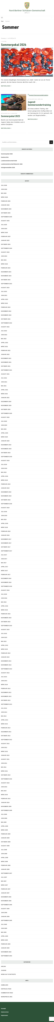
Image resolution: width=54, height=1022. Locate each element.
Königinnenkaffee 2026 (8, 167)
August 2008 (5, 845)
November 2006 (6, 900)
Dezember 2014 (6, 661)
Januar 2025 (5, 240)
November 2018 (6, 496)
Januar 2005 (5, 948)
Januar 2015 (5, 657)
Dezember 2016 (6, 578)
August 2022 (5, 326)
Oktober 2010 (5, 775)
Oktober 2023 (5, 279)
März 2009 (4, 830)
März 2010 (4, 794)
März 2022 (4, 346)
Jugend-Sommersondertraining (39, 103)
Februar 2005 (5, 944)
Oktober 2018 (5, 499)
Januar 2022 (5, 354)
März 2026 (4, 197)
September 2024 (6, 248)
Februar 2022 (5, 350)
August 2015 (5, 629)
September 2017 (6, 551)
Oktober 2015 (5, 621)
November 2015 (6, 617)
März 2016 (4, 610)
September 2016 (6, 586)
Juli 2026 (4, 185)
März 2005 (4, 940)
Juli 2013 (4, 708)
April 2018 (4, 523)
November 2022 (6, 315)
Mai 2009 (3, 822)
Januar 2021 (5, 397)
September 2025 (6, 216)
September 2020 (6, 413)
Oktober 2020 (5, 409)
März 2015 (4, 649)
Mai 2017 (3, 562)
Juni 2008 (4, 853)
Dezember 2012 (6, 731)
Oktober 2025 (5, 213)
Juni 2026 (4, 189)
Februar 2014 (5, 688)
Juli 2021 (4, 378)
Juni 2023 (4, 295)
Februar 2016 (5, 613)
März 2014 (4, 684)
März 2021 (4, 393)
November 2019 (6, 448)
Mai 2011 (3, 767)
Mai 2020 (3, 429)
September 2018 (6, 503)
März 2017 (4, 570)
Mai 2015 (3, 641)
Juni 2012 (4, 747)
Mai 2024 (3, 260)
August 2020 (5, 417)
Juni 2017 (4, 558)
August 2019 (5, 460)
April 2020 (4, 433)
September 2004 (6, 955)
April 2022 (4, 342)
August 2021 (5, 374)
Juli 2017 (4, 554)
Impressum (4, 1015)
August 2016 (5, 590)
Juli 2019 (4, 464)
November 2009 (6, 806)
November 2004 (6, 952)
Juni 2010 (4, 786)
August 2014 (5, 672)
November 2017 (6, 543)
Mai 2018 (3, 519)
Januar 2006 (5, 916)
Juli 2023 (4, 291)
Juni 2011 (4, 763)
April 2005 (4, 936)
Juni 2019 (4, 468)
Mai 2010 (3, 790)
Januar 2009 (5, 838)
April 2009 (4, 826)
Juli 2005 (4, 924)
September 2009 (6, 810)
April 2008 (4, 857)
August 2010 (5, 783)
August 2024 (5, 252)
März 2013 (4, 723)
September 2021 (6, 370)
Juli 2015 (4, 633)
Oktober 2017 (5, 547)
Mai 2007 (3, 881)
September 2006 (6, 904)
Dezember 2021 (6, 358)
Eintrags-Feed (6, 989)
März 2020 (4, 437)
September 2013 (6, 704)
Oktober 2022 (5, 319)
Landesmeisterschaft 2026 (9, 160)
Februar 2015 (5, 653)
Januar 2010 (5, 802)
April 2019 (4, 476)
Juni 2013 (4, 712)
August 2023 (5, 287)
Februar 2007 (5, 889)
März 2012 (4, 751)
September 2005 (6, 920)
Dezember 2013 (6, 692)
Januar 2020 (5, 440)
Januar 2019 (5, 488)
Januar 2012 (5, 755)
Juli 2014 (4, 676)
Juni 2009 (4, 818)
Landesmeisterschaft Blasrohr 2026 (11, 164)
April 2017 (4, 566)
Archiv (3, 966)
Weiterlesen (5, 86)
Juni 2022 (4, 334)
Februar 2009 (5, 834)
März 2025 (4, 232)
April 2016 (4, 606)
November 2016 (6, 582)
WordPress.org (6, 996)
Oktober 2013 (5, 700)
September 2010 (6, 779)
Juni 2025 (4, 228)
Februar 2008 (5, 865)
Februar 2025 (5, 236)
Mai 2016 (3, 602)
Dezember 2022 (6, 311)
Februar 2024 (5, 268)
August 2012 (5, 743)
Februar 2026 (5, 201)
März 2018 (4, 527)
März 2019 (4, 480)
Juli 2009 (4, 814)
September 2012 (6, 739)
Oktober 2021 (5, 366)
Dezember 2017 (6, 539)
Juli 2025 (4, 224)
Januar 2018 (5, 535)
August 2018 (5, 507)
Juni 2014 (4, 680)
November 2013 (6, 696)
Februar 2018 (5, 531)
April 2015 (4, 645)
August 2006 (5, 908)
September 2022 (6, 323)
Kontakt (3, 1008)
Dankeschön (5, 157)
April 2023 (4, 299)
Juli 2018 (4, 511)
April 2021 (4, 389)
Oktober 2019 (5, 452)
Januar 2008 (5, 869)
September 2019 (6, 456)
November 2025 (6, 209)
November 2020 (6, 405)
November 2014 (6, 665)
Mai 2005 (3, 932)
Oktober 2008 (5, 841)
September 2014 (6, 668)
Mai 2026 (3, 193)
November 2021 (6, 362)
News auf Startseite (8, 974)
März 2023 (4, 303)
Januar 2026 (5, 205)
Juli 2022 (4, 330)
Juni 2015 (4, 637)
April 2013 (4, 720)
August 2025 (5, 220)
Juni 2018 (4, 515)
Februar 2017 (5, 574)
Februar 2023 (5, 307)
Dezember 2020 (6, 401)
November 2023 (6, 275)
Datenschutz (5, 1012)
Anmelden (4, 985)
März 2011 (4, 771)
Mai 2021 (3, 385)
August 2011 (5, 759)
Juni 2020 (4, 425)
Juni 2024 (4, 256)
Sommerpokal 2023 (10, 116)
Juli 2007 (4, 877)
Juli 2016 (4, 594)
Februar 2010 (5, 798)
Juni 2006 (4, 912)
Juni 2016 (4, 598)
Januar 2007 (5, 893)
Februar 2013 (5, 727)
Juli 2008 (4, 849)
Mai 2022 (3, 338)
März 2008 (4, 861)
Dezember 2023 (6, 271)
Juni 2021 (4, 382)
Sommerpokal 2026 (13, 45)
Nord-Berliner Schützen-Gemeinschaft (27, 10)
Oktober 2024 (5, 244)
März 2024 (4, 264)
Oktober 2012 (5, 735)
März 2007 (4, 885)
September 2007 (6, 873)
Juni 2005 (4, 928)
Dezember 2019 (6, 444)
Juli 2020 (4, 421)
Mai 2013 (3, 716)
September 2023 (6, 283)
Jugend (3, 970)
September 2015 (6, 625)
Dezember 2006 (6, 897)
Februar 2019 (5, 484)
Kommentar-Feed (7, 992)
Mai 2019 (3, 472)
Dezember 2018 (6, 492)
